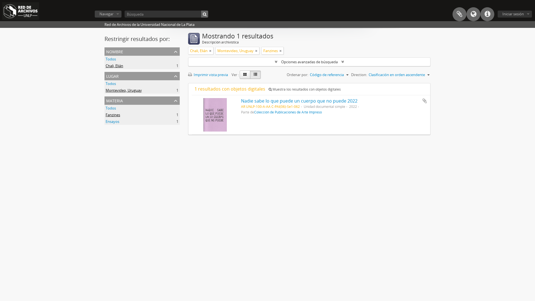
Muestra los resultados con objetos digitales (306, 89)
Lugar (112, 75)
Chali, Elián (114, 65)
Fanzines (113, 114)
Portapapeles (459, 14)
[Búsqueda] (204, 14)
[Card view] (245, 75)
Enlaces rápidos (487, 14)
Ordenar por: (297, 74)
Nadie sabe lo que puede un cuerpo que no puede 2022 (299, 101)
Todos (111, 59)
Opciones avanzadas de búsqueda (309, 61)
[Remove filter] (210, 51)
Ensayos (112, 121)
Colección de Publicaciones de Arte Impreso (288, 112)
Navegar (106, 13)
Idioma (473, 14)
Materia (114, 100)
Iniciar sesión (513, 13)
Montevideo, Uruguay (124, 90)
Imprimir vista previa (210, 74)
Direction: (359, 74)
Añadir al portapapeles (424, 101)
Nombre (114, 51)
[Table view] (255, 75)
